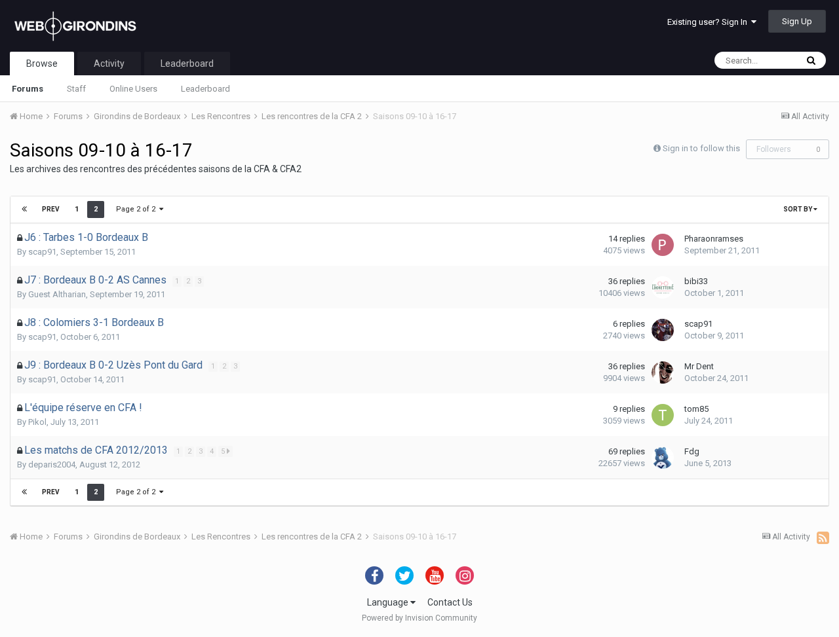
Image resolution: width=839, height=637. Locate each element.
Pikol (37, 422)
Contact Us (450, 602)
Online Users (133, 89)
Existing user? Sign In (709, 22)
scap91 (42, 252)
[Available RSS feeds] (823, 537)
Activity (109, 63)
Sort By (798, 209)
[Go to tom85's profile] (663, 415)
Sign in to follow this (701, 148)
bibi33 (696, 281)
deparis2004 (51, 464)
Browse (42, 63)
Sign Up (797, 21)
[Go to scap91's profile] (663, 330)
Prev (51, 209)
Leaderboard (205, 89)
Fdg (691, 451)
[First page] (24, 209)
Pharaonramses (713, 239)
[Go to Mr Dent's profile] (663, 372)
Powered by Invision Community (419, 618)
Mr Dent (699, 366)
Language (388, 602)
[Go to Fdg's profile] (663, 457)
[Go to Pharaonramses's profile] (663, 245)
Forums (27, 89)
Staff (76, 89)
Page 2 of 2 (137, 209)
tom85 (696, 409)
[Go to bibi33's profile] (663, 287)
